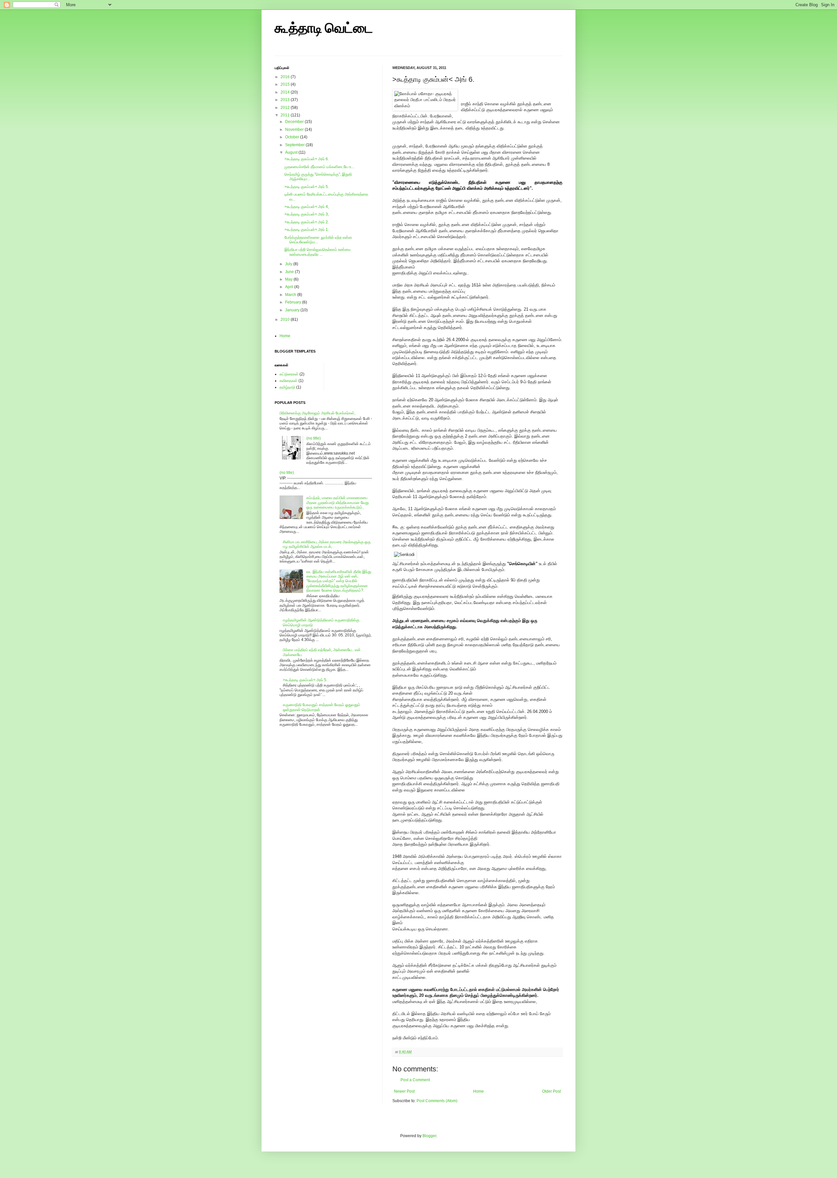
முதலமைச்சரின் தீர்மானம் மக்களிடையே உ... (319, 167)
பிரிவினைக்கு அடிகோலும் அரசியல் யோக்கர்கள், (317, 413)
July (289, 264)
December (295, 121)
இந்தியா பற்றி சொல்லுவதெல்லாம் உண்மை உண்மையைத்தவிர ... (317, 251)
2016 (286, 77)
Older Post (551, 1091)
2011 (286, 115)
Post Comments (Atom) (437, 1101)
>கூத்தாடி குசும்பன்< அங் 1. (306, 229)
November (295, 129)
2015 (286, 84)
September (295, 145)
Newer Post (404, 1091)
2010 (286, 319)
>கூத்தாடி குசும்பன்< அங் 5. (306, 186)
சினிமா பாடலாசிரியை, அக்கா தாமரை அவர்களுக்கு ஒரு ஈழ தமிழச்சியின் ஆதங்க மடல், (327, 544)
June (290, 271)
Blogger (429, 1136)
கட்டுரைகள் (289, 374)
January (292, 310)
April (289, 287)
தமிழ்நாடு (287, 387)
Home (478, 1091)
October (292, 137)
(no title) (313, 438)
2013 (286, 99)
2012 (286, 107)
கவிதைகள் (289, 380)
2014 (286, 92)
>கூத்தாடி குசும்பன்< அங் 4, (306, 206)
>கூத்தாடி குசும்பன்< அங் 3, (306, 214)
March (291, 294)
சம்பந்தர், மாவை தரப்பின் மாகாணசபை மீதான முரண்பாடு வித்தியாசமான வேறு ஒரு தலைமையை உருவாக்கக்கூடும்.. (337, 502)
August (292, 152)
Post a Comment (415, 1080)
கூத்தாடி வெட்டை (324, 28)
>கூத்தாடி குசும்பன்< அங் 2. (306, 222)
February (293, 302)
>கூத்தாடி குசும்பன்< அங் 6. (306, 159)
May (289, 279)
